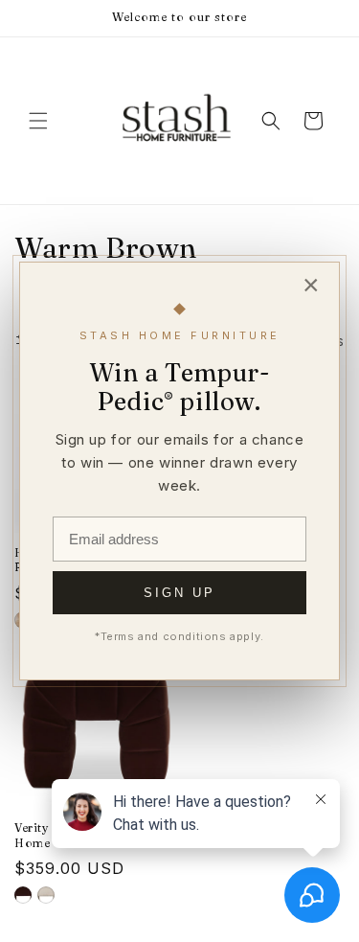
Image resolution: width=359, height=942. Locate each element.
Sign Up (179, 593)
